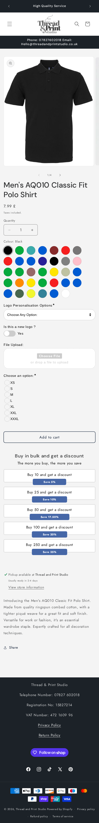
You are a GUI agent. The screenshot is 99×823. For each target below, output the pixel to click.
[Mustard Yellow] (54, 272)
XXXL (14, 419)
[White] (65, 293)
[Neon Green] (8, 282)
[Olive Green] (42, 282)
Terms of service (63, 816)
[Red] (54, 282)
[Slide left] (39, 175)
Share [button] (13, 647)
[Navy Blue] (77, 272)
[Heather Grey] (65, 261)
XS (12, 383)
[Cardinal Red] (65, 250)
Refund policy (39, 816)
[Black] (8, 250)
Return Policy (50, 735)
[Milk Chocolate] (31, 272)
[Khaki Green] (19, 272)
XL (12, 407)
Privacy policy (86, 809)
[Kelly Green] (8, 272)
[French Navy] (42, 261)
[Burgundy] (54, 250)
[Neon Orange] (19, 282)
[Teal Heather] (42, 293)
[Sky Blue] (8, 293)
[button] (9, 24)
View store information (26, 587)
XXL (13, 413)
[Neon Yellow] (31, 282)
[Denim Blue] (31, 261)
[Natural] (65, 272)
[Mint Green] (42, 272)
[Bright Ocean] (31, 250)
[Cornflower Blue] (19, 261)
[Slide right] (60, 175)
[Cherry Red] (8, 261)
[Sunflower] (31, 293)
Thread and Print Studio (31, 809)
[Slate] (19, 293)
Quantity (9, 220)
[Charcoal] (77, 250)
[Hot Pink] (77, 261)
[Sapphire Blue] (77, 282)
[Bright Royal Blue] (42, 250)
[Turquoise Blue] (54, 293)
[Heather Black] (54, 261)
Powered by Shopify (60, 809)
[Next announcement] (90, 6)
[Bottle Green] (19, 250)
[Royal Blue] (65, 282)
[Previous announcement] (9, 6)
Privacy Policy (49, 725)
